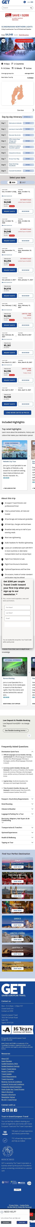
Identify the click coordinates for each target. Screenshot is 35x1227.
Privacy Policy (23, 645)
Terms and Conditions (10, 645)
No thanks (6, 1222)
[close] (30, 581)
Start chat (22, 1222)
